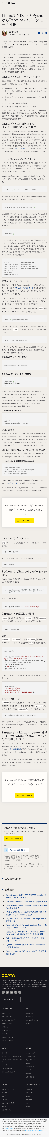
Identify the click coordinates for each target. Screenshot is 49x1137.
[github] (15, 992)
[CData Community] (19, 992)
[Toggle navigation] (44, 3)
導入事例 (4, 1093)
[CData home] (10, 3)
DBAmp (28, 1024)
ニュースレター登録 (8, 1103)
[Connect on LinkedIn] (46, 33)
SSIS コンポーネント (32, 1020)
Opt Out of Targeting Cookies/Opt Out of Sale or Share (24, 1134)
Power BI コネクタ (7, 1037)
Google (28, 1096)
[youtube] (11, 992)
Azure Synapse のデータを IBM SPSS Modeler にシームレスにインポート (26, 896)
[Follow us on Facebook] (39, 33)
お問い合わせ (9, 999)
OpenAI (28, 1106)
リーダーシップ (30, 1067)
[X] (7, 992)
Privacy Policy (9, 1128)
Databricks (29, 1093)
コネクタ (4, 1053)
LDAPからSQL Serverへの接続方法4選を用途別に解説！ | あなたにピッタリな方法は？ (26, 913)
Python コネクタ (7, 1024)
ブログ (4, 1096)
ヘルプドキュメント (21, 149)
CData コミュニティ (8, 1089)
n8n (27, 1103)
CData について (31, 1053)
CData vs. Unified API (8, 1072)
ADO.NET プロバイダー (9, 1020)
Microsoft (29, 1100)
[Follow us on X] (42, 33)
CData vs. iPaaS (7, 1068)
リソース (4, 1100)
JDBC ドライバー (7, 1017)
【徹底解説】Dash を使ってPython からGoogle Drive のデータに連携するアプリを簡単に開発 (25, 933)
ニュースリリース (31, 1056)
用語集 (4, 1106)
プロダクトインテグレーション (11, 1056)
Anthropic (29, 1089)
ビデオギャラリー (7, 1110)
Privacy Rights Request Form (33, 1130)
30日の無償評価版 (14, 749)
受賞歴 (28, 1063)
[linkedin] (3, 992)
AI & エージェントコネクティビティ (12, 1061)
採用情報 (28, 1074)
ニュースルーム (30, 1060)
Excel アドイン (6, 1034)
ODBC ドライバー (7, 1013)
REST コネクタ (6, 1030)
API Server (5, 1027)
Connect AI (29, 1017)
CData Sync (29, 1013)
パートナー (5, 1065)
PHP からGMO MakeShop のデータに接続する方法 (26, 901)
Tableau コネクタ (7, 1041)
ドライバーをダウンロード (24, 288)
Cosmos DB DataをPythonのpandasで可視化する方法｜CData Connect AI (26, 926)
